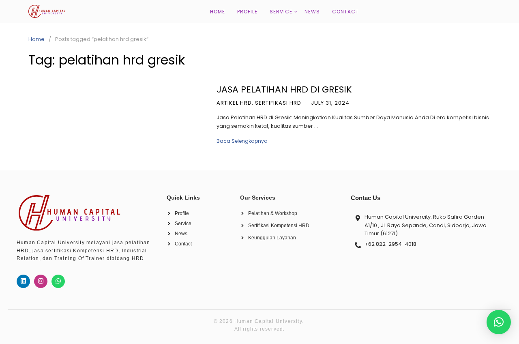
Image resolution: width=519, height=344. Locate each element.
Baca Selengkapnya (242, 141)
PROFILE (247, 11)
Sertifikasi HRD (278, 103)
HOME (217, 11)
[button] (499, 322)
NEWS (312, 11)
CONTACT (345, 11)
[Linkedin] (23, 281)
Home (36, 39)
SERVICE (281, 11)
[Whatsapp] (58, 281)
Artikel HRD (234, 103)
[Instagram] (40, 281)
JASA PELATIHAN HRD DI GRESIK (284, 89)
